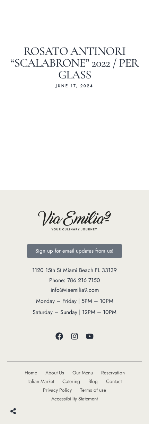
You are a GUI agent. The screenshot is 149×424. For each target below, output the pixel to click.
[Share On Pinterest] (39, 392)
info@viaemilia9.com (75, 290)
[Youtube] (89, 336)
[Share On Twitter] (30, 392)
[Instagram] (74, 336)
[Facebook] (59, 336)
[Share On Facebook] (22, 392)
